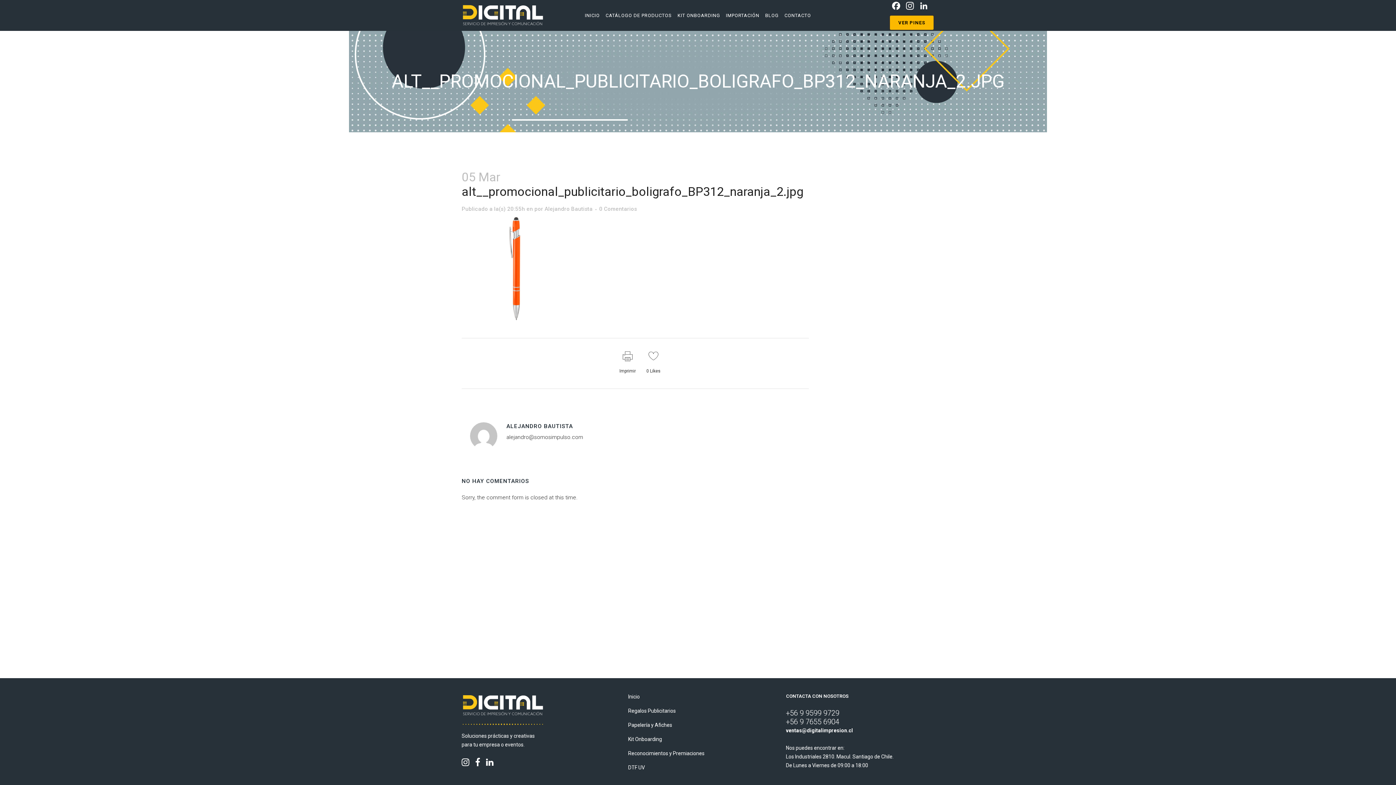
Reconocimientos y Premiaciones (666, 753)
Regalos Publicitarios (652, 711)
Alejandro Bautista (569, 209)
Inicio (634, 697)
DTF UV (636, 767)
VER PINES (911, 22)
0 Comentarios (618, 209)
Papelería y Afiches (650, 725)
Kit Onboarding (645, 739)
